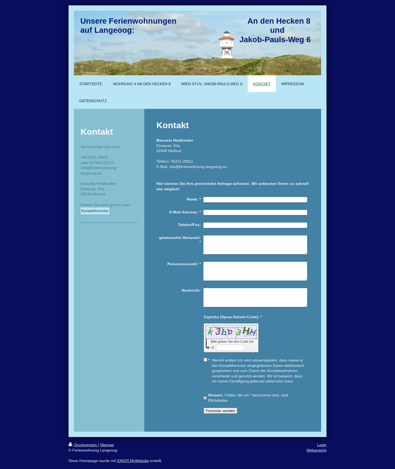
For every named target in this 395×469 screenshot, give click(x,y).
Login (321, 445)
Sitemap (107, 445)
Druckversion (85, 445)
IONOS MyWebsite (133, 461)
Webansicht (316, 450)
